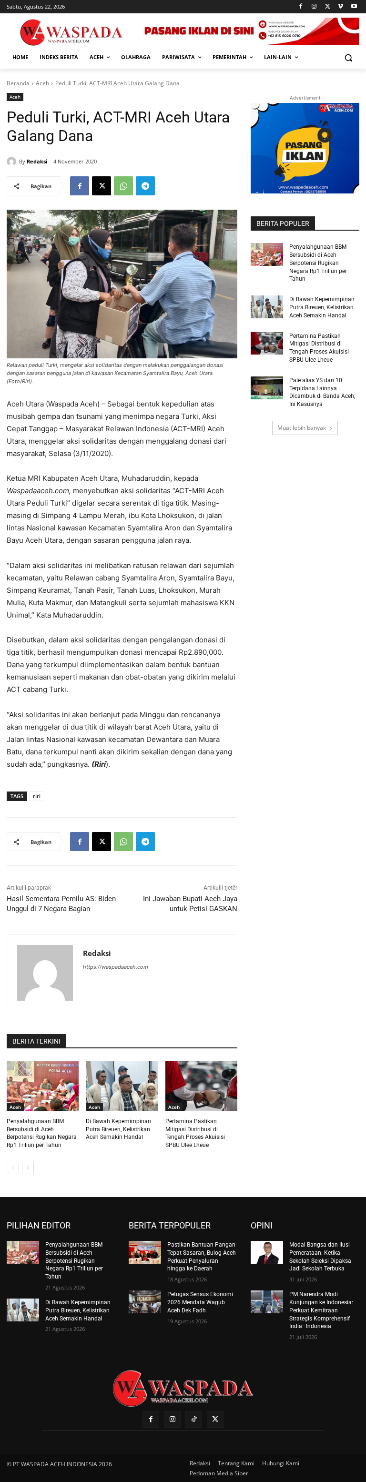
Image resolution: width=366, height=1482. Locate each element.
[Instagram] (314, 6)
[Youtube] (353, 6)
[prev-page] (13, 1168)
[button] (348, 57)
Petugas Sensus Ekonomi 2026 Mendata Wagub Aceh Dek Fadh (200, 1302)
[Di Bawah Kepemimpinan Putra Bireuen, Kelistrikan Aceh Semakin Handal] (122, 1086)
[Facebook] (300, 6)
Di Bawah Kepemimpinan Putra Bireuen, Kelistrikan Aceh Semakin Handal (118, 1129)
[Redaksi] (13, 161)
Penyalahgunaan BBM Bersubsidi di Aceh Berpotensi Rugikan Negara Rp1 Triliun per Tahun (318, 263)
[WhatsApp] (123, 185)
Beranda (18, 83)
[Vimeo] (340, 6)
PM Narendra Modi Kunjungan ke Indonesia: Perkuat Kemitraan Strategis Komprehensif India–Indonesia (321, 1310)
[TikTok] (193, 1419)
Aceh (42, 83)
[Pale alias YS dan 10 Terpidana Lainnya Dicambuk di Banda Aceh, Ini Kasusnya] (267, 387)
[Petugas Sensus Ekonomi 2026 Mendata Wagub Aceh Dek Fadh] (145, 1301)
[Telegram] (145, 185)
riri (37, 796)
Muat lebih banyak (301, 428)
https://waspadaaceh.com (115, 967)
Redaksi (37, 161)
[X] (327, 6)
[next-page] (28, 1168)
